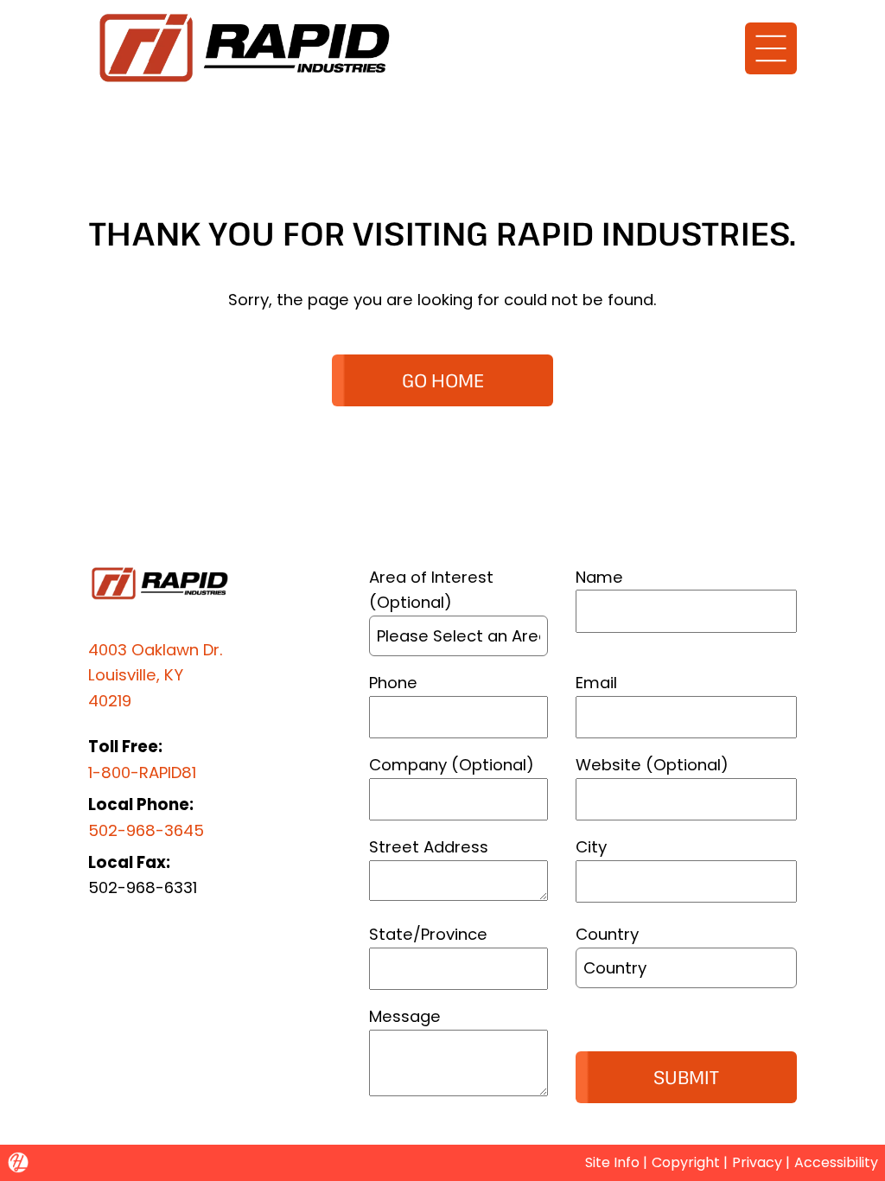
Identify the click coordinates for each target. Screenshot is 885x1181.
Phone (393, 682)
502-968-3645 (146, 830)
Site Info (612, 1162)
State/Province (428, 934)
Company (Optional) (451, 765)
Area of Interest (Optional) (431, 589)
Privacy (757, 1162)
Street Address (428, 847)
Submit (686, 1076)
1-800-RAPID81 (142, 772)
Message (405, 1016)
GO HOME (443, 380)
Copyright (686, 1162)
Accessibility (836, 1162)
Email (596, 682)
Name (599, 577)
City (591, 847)
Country (607, 934)
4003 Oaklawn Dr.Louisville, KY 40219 (155, 675)
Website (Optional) (652, 765)
